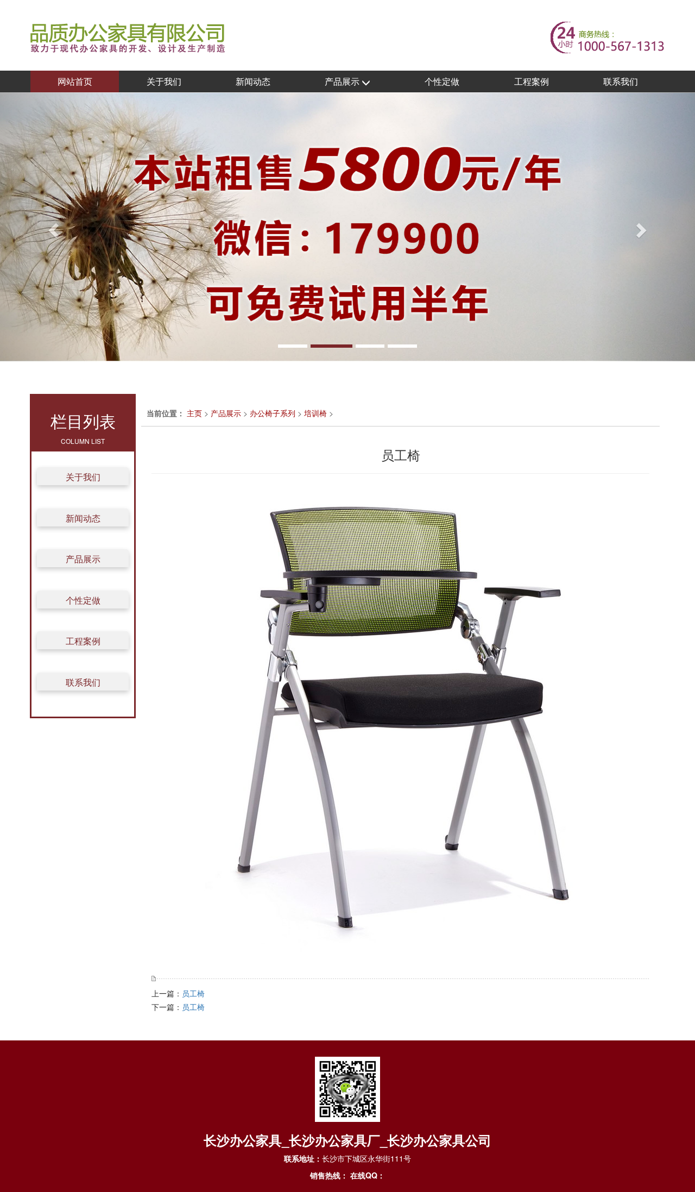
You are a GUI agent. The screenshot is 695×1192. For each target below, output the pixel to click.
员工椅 (193, 993)
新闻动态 (253, 81)
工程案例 (531, 81)
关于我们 (164, 81)
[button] (52, 226)
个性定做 (442, 81)
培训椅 (315, 412)
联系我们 (620, 81)
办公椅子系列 (272, 412)
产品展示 (343, 81)
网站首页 (75, 81)
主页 (194, 412)
